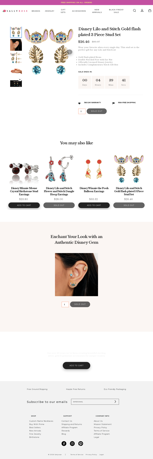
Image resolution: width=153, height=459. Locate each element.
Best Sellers (35, 427)
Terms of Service (101, 431)
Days (84, 85)
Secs (124, 85)
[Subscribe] (115, 402)
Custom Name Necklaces (41, 421)
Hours (98, 85)
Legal (96, 437)
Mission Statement (103, 424)
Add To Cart (24, 205)
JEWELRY (49, 11)
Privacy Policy (100, 427)
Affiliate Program (70, 427)
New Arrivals (97, 10)
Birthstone (34, 437)
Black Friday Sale (116, 10)
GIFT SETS (63, 10)
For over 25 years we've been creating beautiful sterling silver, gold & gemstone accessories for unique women (76, 354)
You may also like (76, 143)
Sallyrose (58, 454)
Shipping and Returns (72, 424)
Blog (64, 434)
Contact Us (67, 421)
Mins (111, 85)
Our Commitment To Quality (76, 346)
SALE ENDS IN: (85, 72)
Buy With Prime (36, 424)
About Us (98, 421)
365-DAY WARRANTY (92, 103)
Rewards (66, 431)
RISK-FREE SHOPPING (127, 103)
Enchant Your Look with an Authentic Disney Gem (76, 239)
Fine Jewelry (35, 434)
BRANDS (36, 11)
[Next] (69, 52)
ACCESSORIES (79, 11)
